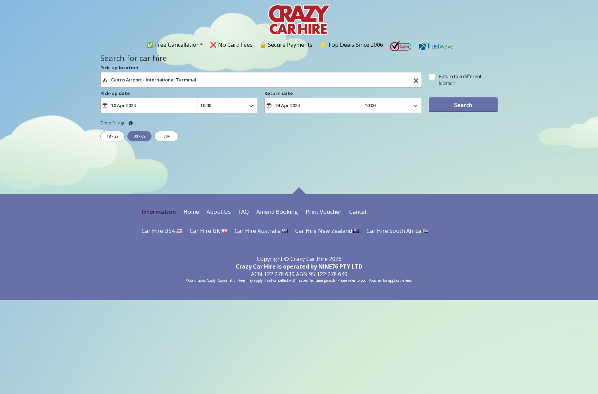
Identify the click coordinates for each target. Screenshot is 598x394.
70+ (166, 136)
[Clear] (416, 79)
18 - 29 (112, 136)
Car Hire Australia (258, 231)
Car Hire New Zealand (324, 231)
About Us (219, 212)
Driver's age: (113, 123)
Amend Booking (277, 212)
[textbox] (261, 79)
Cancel (357, 212)
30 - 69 (139, 136)
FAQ (243, 212)
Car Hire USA (159, 231)
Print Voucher (324, 212)
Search (463, 105)
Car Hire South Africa (394, 231)
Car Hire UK (205, 231)
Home (191, 212)
